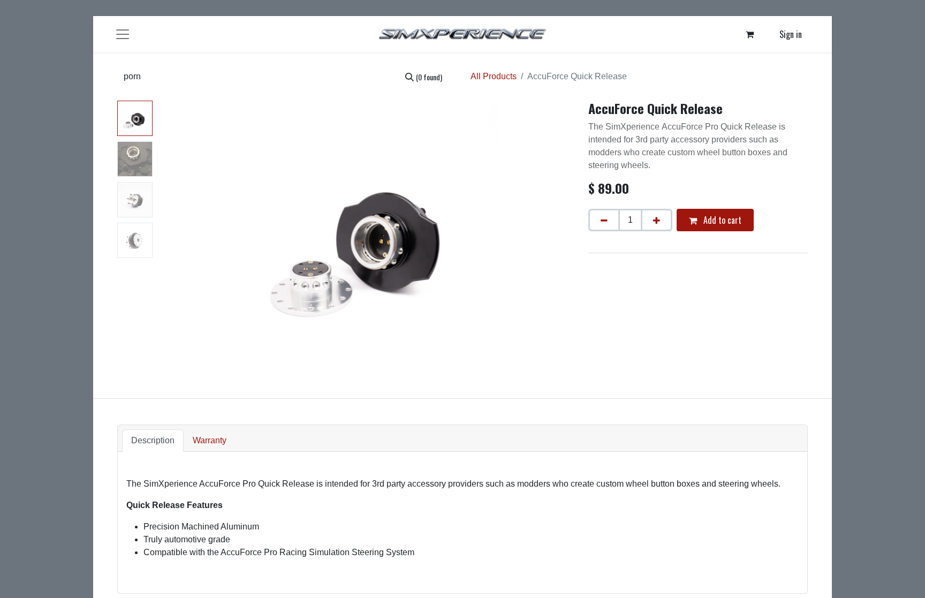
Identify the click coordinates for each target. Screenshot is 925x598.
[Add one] (656, 220)
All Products (494, 76)
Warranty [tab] (209, 440)
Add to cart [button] (721, 220)
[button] (188, 234)
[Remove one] (604, 220)
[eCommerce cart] (750, 34)
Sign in (790, 34)
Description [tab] (153, 440)
